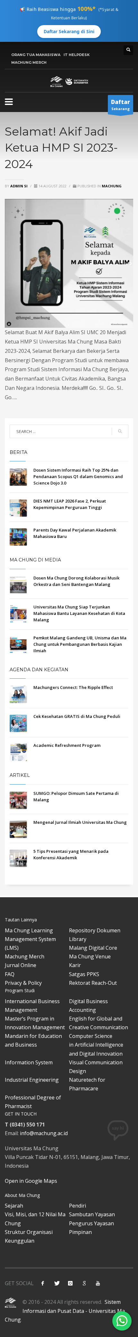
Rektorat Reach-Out (93, 982)
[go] (120, 431)
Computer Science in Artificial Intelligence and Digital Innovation (96, 1044)
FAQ (9, 974)
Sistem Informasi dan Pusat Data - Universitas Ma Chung (65, 1310)
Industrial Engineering (32, 1079)
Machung (112, 186)
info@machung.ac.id (44, 1133)
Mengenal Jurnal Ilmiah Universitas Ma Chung (80, 822)
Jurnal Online (20, 965)
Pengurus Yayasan (91, 1223)
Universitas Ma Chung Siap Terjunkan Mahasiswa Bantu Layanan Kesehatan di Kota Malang (79, 613)
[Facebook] (42, 1283)
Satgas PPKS (84, 974)
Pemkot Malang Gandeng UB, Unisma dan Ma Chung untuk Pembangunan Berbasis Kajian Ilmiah (79, 644)
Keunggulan (19, 1240)
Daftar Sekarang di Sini (69, 31)
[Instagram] (70, 1283)
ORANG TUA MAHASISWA (35, 54)
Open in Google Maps (31, 1180)
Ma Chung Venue (90, 956)
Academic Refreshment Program (66, 745)
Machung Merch (24, 956)
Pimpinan (80, 1232)
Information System (29, 1062)
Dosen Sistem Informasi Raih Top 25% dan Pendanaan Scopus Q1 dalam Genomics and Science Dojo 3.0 (78, 476)
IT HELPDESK (77, 54)
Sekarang (120, 104)
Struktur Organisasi (29, 1232)
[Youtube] (98, 1283)
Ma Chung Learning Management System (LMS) (30, 939)
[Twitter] (56, 1283)
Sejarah (14, 1205)
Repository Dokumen (94, 930)
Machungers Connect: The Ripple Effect (73, 687)
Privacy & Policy (23, 982)
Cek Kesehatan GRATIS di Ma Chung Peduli (76, 716)
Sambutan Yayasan (92, 1214)
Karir (75, 965)
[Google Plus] (84, 1283)
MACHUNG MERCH (29, 62)
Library (77, 939)
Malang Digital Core (93, 947)
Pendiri (77, 1205)
